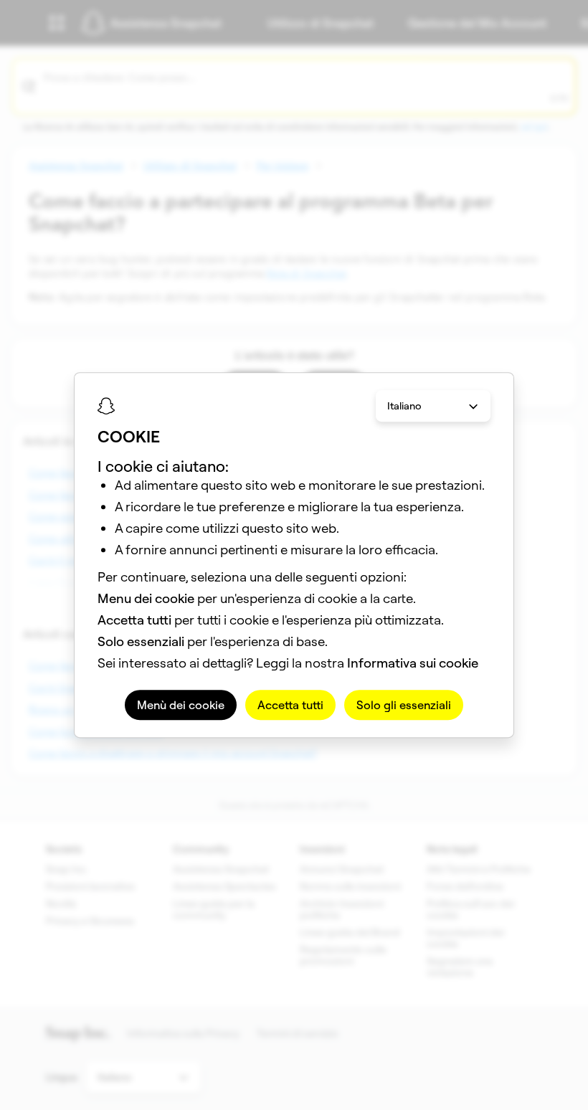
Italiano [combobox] (404, 405)
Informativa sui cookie (412, 663)
